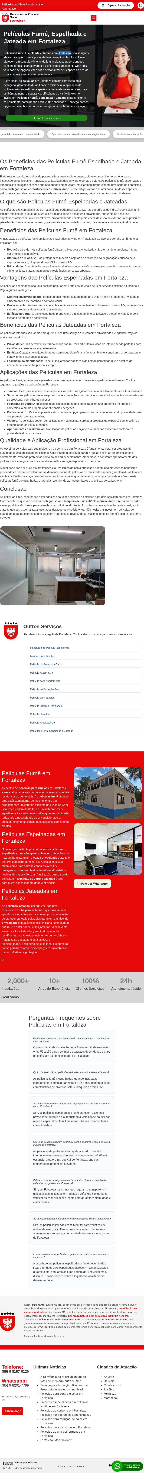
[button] (93, 18)
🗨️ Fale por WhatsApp (92, 883)
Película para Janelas (42, 697)
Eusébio (109, 1389)
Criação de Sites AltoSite (71, 1466)
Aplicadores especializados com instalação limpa (53, 134)
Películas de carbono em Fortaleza (63, 1410)
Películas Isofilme (40, 714)
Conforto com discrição (104, 134)
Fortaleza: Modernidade (56, 1440)
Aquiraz (109, 1376)
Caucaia (109, 1381)
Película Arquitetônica (42, 722)
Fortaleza (65, 53)
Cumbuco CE (112, 1385)
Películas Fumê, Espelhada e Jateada (51, 730)
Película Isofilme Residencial (46, 706)
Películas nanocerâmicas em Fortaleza (65, 1414)
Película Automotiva (41, 672)
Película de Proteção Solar (45, 689)
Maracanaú (111, 1398)
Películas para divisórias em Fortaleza (65, 1427)
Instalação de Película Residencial (49, 647)
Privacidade (12, 1411)
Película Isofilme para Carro (46, 664)
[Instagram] (141, 5)
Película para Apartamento (45, 681)
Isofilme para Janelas (42, 656)
